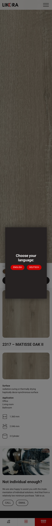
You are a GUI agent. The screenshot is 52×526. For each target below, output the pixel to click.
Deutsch (34, 267)
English (17, 267)
